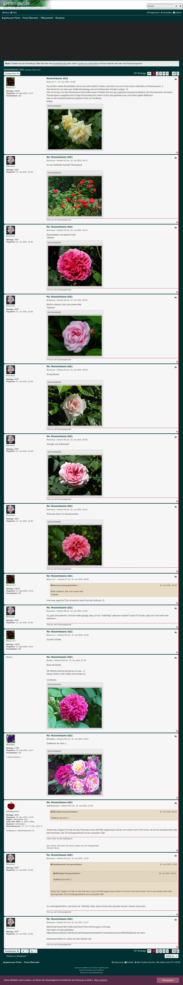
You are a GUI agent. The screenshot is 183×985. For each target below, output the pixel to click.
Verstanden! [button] (168, 980)
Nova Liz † (11, 87)
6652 (16, 815)
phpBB (84, 967)
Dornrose (10, 166)
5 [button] (167, 73)
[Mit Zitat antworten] (175, 79)
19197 (17, 91)
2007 (16, 170)
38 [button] (174, 73)
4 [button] (164, 73)
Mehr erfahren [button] (100, 980)
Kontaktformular (59, 64)
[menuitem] (13, 12)
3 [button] (160, 73)
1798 (16, 748)
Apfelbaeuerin (12, 811)
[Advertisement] (91, 41)
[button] (149, 73)
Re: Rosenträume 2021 (60, 157)
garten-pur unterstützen (89, 64)
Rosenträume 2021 (14, 69)
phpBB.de (101, 970)
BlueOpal (10, 744)
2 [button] (157, 73)
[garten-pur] (27, 4)
